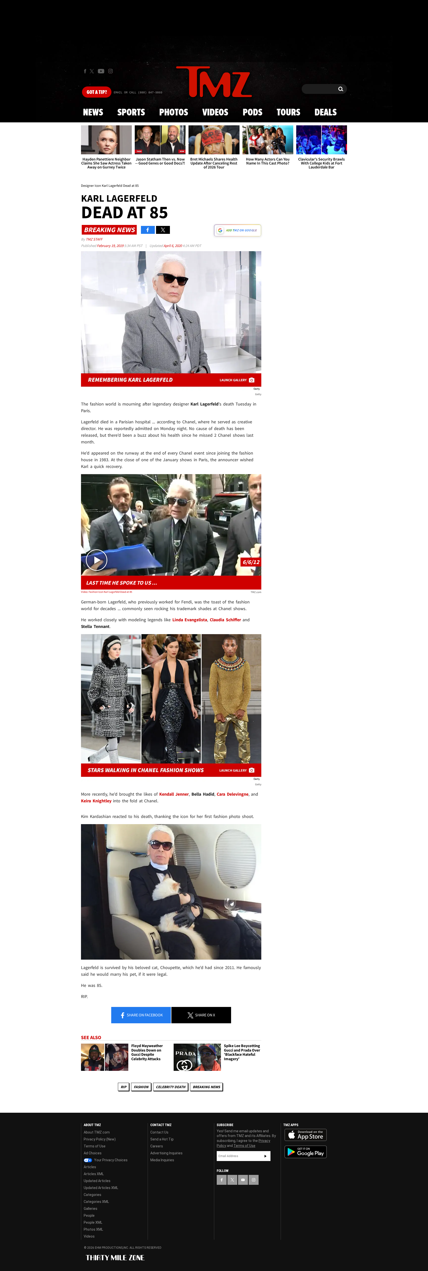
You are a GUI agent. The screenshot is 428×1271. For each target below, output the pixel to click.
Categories (92, 1195)
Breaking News (206, 1086)
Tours (288, 113)
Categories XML (96, 1202)
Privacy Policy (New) (100, 1139)
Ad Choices (93, 1153)
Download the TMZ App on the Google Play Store (306, 1152)
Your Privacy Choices (110, 1160)
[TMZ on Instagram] (110, 71)
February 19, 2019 (110, 245)
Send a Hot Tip (162, 1139)
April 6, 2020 (173, 245)
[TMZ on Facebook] (85, 71)
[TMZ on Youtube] (101, 71)
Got (97, 92)
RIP (123, 1086)
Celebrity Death (170, 1086)
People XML (93, 1222)
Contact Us (159, 1132)
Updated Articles (97, 1181)
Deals (326, 113)
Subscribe (265, 1156)
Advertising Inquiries (166, 1153)
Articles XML (94, 1174)
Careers (156, 1146)
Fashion (141, 1086)
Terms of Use (95, 1146)
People (89, 1215)
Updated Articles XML (101, 1188)
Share (144, 1014)
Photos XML (93, 1229)
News (93, 113)
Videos (215, 113)
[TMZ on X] (92, 71)
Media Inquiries (162, 1160)
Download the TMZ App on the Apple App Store (306, 1135)
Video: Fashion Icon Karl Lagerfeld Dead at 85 (106, 592)
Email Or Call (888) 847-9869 (138, 92)
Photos (173, 113)
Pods (252, 113)
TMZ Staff (94, 239)
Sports (131, 113)
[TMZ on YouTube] (243, 1180)
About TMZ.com (97, 1132)
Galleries (90, 1209)
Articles (90, 1167)
